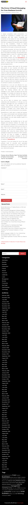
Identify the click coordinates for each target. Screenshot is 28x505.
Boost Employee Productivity (7, 475)
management (15, 486)
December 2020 (6, 326)
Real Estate (4, 285)
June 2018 (4, 387)
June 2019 (4, 362)
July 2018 (4, 385)
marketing (5, 488)
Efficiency (3, 480)
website (9, 495)
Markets (4, 281)
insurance (9, 484)
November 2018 (6, 377)
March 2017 (5, 418)
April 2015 (4, 467)
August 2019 (5, 358)
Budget (14, 475)
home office (18, 482)
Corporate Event (5, 478)
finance (18, 480)
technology (21, 493)
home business (12, 482)
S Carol (17, 12)
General (4, 270)
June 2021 (4, 314)
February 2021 (5, 322)
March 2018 (5, 393)
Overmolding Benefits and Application (10, 226)
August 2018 (5, 383)
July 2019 (4, 360)
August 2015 (5, 458)
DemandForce (21, 57)
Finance (4, 268)
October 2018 (5, 379)
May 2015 (4, 464)
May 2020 (4, 339)
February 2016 (5, 446)
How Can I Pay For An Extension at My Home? (12, 213)
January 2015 (5, 469)
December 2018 (6, 375)
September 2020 (6, 333)
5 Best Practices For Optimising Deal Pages (11, 225)
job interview (13, 484)
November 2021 (6, 306)
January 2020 (5, 347)
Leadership (4, 274)
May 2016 (4, 439)
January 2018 (5, 398)
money (10, 488)
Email (2, 189)
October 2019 (5, 354)
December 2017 (6, 400)
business (6, 477)
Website (3, 194)
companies (23, 477)
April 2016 (4, 441)
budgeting (18, 475)
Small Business (9, 151)
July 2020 (4, 335)
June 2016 (4, 437)
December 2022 (6, 297)
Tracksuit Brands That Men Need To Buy (11, 220)
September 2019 (6, 356)
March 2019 (5, 368)
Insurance (4, 272)
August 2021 (5, 310)
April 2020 (4, 341)
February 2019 (5, 370)
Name (3, 184)
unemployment (4, 495)
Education (4, 264)
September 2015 (6, 456)
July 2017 (4, 410)
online (18, 488)
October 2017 (5, 404)
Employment (5, 266)
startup (10, 493)
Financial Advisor (5, 482)
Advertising (4, 260)
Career (19, 477)
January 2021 (5, 324)
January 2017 (5, 423)
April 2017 (4, 416)
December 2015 (6, 450)
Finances (23, 480)
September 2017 (6, 406)
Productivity (5, 283)
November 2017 (6, 402)
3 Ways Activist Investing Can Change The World (13, 215)
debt (19, 478)
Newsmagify (20, 502)
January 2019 (5, 372)
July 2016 (4, 435)
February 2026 (5, 295)
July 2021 (4, 312)
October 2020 (5, 331)
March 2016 (5, 444)
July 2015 (4, 460)
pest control (22, 489)
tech (16, 493)
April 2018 (4, 391)
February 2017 (5, 421)
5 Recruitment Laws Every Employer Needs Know (13, 228)
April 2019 (4, 366)
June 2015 (4, 462)
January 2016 (5, 448)
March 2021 (5, 320)
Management (5, 279)
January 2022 (5, 301)
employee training (12, 480)
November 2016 (6, 427)
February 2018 (5, 395)
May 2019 (4, 364)
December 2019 (6, 349)
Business (4, 262)
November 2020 (6, 329)
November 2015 (6, 452)
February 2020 (5, 345)
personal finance (16, 489)
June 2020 (4, 337)
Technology (5, 289)
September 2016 (6, 431)
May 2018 (4, 389)
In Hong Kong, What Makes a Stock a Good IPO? (13, 212)
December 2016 (6, 425)
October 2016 (5, 429)
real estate (13, 491)
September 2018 (6, 381)
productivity (7, 491)
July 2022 (4, 299)
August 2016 (5, 433)
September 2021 (6, 308)
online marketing (5, 489)
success (13, 493)
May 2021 (4, 316)
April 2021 (4, 318)
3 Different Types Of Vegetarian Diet (10, 218)
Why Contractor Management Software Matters (13, 210)
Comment (4, 168)
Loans (3, 277)
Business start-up (13, 477)
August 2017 (5, 408)
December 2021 (6, 303)
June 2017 (4, 412)
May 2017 (4, 414)
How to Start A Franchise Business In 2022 (11, 217)
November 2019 (6, 352)
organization (10, 489)
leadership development (6, 486)
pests (3, 491)
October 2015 (5, 454)
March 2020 (5, 343)
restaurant (18, 491)
